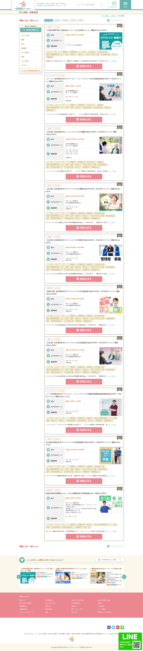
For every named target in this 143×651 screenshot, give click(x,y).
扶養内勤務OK (76, 603)
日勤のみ (48, 606)
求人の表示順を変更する (30, 70)
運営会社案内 (76, 634)
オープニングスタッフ (26, 612)
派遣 (46, 612)
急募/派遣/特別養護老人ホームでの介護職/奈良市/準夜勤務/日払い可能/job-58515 (76, 493)
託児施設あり (49, 600)
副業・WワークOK (77, 609)
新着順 (57, 20)
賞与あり (22, 600)
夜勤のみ (74, 606)
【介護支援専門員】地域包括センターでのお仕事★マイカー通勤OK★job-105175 (76, 30)
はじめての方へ (29, 634)
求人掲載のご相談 (64, 634)
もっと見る (112, 61)
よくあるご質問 (41, 634)
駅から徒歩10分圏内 (25, 603)
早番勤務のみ (23, 606)
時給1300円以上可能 (104, 600)
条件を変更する (31, 29)
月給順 (73, 20)
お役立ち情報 (52, 634)
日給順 (80, 20)
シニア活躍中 (102, 609)
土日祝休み (101, 606)
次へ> (121, 20)
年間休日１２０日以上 (104, 612)
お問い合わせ (114, 634)
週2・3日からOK (50, 603)
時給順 (65, 20)
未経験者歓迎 (23, 609)
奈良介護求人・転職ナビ (109, 16)
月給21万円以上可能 (78, 600)
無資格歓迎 (48, 609)
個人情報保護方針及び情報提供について (95, 634)
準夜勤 (100, 603)
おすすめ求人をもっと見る (108, 559)
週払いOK (75, 612)
